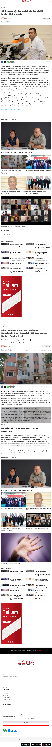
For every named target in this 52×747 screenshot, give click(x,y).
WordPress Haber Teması (20, 739)
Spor (4, 680)
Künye (4, 712)
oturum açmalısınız (16, 236)
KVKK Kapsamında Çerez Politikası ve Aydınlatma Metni (16, 714)
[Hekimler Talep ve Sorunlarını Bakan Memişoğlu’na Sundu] (38, 183)
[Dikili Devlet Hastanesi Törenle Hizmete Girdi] (38, 162)
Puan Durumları (6, 701)
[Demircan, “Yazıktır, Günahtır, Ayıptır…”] (30, 264)
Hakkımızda (5, 707)
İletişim (4, 709)
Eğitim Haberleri (6, 678)
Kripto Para (5, 695)
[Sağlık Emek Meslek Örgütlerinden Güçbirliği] (26, 210)
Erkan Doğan (8, 18)
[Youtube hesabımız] (40, 650)
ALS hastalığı (5, 115)
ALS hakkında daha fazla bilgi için (10, 109)
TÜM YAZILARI (46, 18)
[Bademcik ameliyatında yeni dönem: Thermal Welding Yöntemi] (13, 183)
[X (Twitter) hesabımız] (35, 650)
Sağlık (49, 22)
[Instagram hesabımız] (37, 650)
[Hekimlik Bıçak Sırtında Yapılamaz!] (5, 264)
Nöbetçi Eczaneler (7, 699)
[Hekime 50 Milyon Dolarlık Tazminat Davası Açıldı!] (26, 136)
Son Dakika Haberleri (46, 350)
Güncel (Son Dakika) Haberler (29, 350)
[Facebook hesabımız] (33, 650)
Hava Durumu (6, 693)
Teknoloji (5, 687)
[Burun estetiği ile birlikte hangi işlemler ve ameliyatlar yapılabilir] (30, 268)
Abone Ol (26, 722)
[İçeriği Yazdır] (13, 62)
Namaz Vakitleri (6, 697)
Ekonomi (5, 683)
